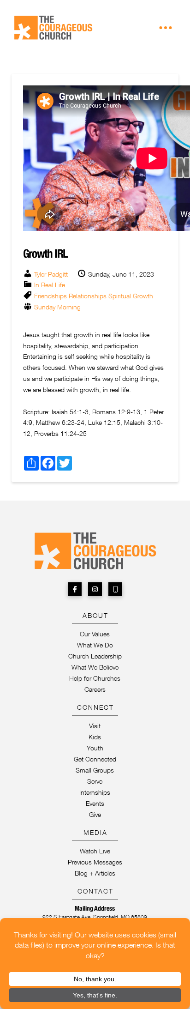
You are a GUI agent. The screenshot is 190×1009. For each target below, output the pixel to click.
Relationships (88, 296)
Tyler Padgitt (51, 274)
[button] (165, 28)
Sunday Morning (57, 307)
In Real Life (49, 285)
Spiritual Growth (130, 296)
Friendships (50, 296)
